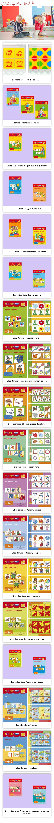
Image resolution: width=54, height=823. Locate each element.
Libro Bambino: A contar (27, 725)
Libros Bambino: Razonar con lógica (27, 682)
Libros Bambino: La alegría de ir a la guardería (27, 166)
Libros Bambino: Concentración (27, 295)
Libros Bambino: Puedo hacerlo (27, 123)
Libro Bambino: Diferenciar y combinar (27, 639)
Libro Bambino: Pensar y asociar (27, 510)
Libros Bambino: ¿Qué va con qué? (27, 209)
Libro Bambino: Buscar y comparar (27, 553)
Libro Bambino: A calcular (27, 768)
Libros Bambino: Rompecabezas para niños (27, 252)
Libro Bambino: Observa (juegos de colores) (27, 424)
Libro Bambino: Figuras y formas (27, 338)
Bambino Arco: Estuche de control (27, 80)
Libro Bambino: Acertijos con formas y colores (27, 381)
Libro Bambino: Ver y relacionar (27, 596)
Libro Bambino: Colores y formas (27, 467)
